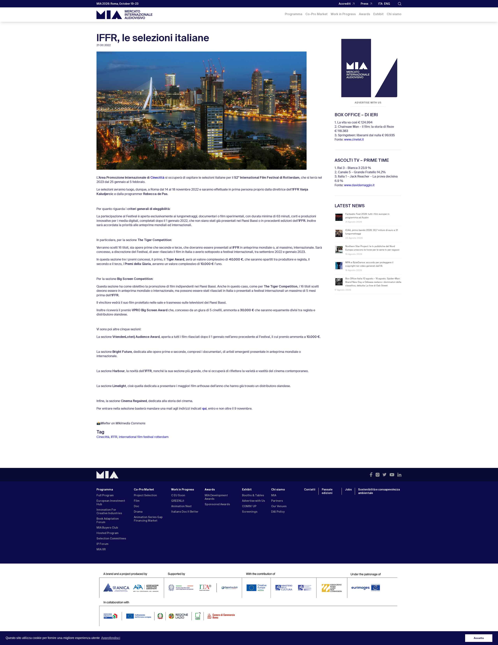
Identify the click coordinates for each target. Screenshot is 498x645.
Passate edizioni (327, 491)
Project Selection (145, 495)
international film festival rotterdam (143, 437)
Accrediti (345, 3)
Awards (364, 14)
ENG (387, 3)
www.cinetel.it (354, 139)
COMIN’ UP (249, 506)
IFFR (114, 437)
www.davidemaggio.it (359, 185)
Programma (293, 14)
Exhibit (378, 14)
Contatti (309, 489)
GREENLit (177, 501)
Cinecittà (157, 178)
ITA (380, 3)
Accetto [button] (479, 638)
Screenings (249, 511)
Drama (138, 511)
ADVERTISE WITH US (368, 102)
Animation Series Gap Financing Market (148, 518)
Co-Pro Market (316, 14)
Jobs (348, 489)
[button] (400, 4)
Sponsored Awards (217, 504)
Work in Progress (343, 14)
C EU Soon (178, 495)
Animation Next (181, 506)
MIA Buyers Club (107, 527)
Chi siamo (394, 14)
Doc (136, 506)
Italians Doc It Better (184, 511)
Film (136, 501)
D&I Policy (278, 511)
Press (364, 3)
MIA (273, 495)
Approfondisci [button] (110, 638)
